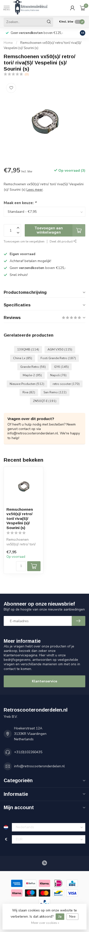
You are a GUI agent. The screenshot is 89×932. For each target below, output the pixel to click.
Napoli (58, 375)
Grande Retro (33, 367)
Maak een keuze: (20, 202)
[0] (82, 8)
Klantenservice (44, 681)
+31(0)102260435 (28, 752)
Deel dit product (61, 241)
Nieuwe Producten (27, 384)
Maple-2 (32, 375)
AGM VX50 (59, 349)
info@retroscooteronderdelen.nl (39, 766)
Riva (28, 392)
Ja (60, 916)
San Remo (55, 392)
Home (8, 43)
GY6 (61, 367)
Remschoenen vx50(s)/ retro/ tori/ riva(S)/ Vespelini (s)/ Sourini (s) (19, 518)
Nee (72, 916)
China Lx (22, 358)
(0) (27, 74)
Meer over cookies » (45, 923)
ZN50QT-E (44, 401)
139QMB (28, 349)
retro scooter (66, 384)
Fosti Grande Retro (58, 358)
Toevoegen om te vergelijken (24, 241)
